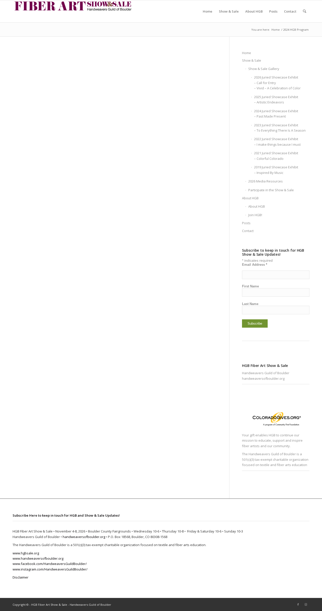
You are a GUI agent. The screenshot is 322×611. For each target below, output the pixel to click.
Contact (248, 230)
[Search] (304, 11)
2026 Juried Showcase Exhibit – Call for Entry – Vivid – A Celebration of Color (277, 82)
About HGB (250, 198)
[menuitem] (207, 11)
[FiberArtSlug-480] (73, 11)
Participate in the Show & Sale (271, 190)
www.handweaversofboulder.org (38, 558)
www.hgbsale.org (26, 553)
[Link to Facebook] (298, 604)
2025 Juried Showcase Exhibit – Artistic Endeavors (276, 99)
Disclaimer (20, 577)
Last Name (250, 304)
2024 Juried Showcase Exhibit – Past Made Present (276, 114)
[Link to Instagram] (305, 604)
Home (246, 53)
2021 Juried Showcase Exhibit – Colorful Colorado (276, 156)
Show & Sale (251, 60)
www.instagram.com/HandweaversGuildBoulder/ (50, 569)
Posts (246, 223)
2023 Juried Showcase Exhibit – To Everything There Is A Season (280, 128)
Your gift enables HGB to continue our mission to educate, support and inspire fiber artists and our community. (272, 440)
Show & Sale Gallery (263, 68)
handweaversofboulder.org (263, 378)
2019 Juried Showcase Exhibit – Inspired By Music (276, 170)
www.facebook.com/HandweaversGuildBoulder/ (50, 563)
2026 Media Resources (265, 181)
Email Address (254, 264)
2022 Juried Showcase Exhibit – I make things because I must (277, 141)
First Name (250, 286)
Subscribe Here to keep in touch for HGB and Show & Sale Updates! (66, 515)
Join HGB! (255, 215)
